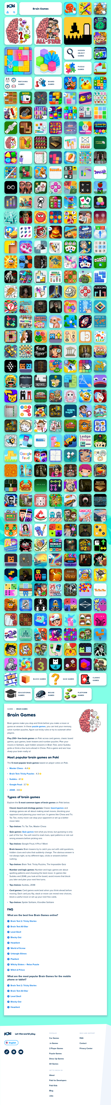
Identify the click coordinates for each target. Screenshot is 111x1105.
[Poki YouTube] (20, 1051)
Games (10, 709)
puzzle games (39, 726)
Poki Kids (53, 1086)
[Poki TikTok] (6, 1051)
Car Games (54, 1038)
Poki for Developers (57, 1080)
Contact (83, 1043)
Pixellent (15, 959)
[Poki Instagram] (13, 1051)
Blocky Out (16, 937)
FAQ (81, 1038)
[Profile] (7, 12)
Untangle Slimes (19, 954)
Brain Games (22, 709)
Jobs (51, 1096)
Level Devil (16, 932)
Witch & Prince (18, 970)
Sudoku (13, 779)
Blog (51, 1091)
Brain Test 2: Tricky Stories (24, 921)
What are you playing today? (14, 12)
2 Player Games (56, 1048)
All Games (53, 1064)
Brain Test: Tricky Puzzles (21, 774)
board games (57, 808)
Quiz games (28, 832)
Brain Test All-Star (19, 926)
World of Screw (18, 948)
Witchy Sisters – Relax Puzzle (25, 964)
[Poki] (11, 6)
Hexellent (15, 943)
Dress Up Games (56, 1059)
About (52, 1075)
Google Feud (15, 784)
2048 (12, 790)
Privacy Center (86, 1048)
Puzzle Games (55, 1054)
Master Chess (16, 768)
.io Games (53, 1043)
